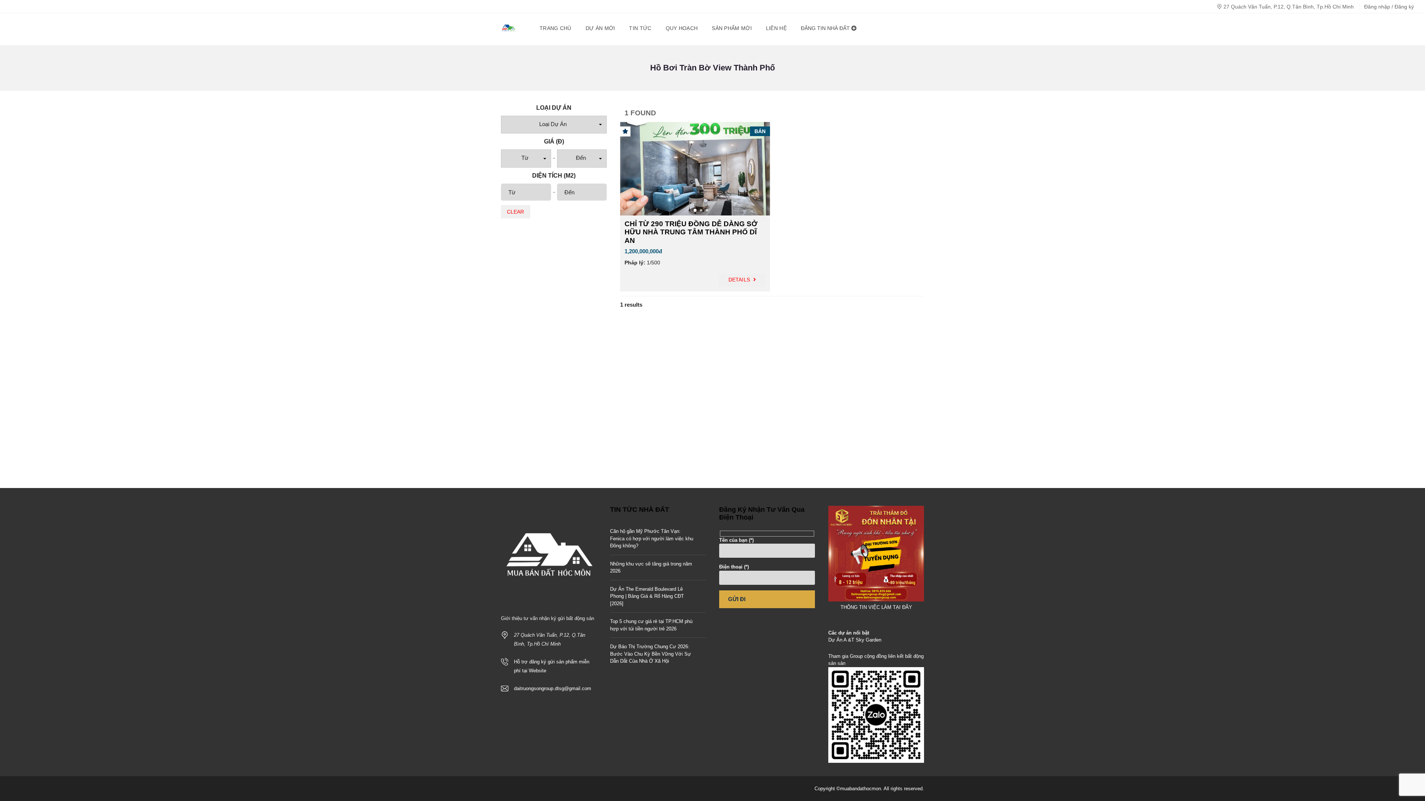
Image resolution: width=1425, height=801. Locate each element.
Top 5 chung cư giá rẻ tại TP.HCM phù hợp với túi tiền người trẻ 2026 (651, 625)
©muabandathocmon (858, 788)
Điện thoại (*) (734, 567)
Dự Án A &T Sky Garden (854, 640)
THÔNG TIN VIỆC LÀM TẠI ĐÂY (876, 607)
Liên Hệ (776, 28)
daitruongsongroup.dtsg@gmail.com (552, 688)
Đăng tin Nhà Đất (826, 28)
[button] (554, 125)
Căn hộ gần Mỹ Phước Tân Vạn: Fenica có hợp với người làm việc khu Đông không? (651, 538)
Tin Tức (640, 28)
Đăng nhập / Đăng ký (1389, 7)
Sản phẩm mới (732, 28)
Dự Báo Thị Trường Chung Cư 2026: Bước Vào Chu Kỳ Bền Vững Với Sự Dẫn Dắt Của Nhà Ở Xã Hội (650, 654)
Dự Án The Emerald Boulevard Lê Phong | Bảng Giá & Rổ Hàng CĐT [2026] (647, 596)
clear (515, 212)
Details (739, 280)
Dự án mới (600, 28)
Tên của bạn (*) (736, 540)
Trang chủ (555, 28)
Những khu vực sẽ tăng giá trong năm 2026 (651, 567)
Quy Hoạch (682, 28)
